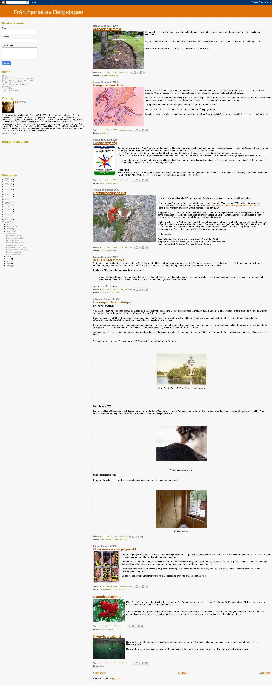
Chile (102, 183)
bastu (102, 539)
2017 (7, 202)
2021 (7, 192)
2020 (7, 194)
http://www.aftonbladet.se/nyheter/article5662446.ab (235, 205)
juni (8, 259)
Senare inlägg (99, 673)
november (11, 226)
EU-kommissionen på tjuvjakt (114, 549)
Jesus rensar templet (108, 260)
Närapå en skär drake (108, 85)
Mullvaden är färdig (107, 29)
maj (8, 261)
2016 (7, 204)
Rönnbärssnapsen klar (109, 193)
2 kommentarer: (124, 72)
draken (102, 133)
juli (8, 256)
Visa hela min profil (10, 134)
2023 (7, 187)
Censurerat (7, 86)
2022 (7, 189)
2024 (7, 184)
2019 (7, 197)
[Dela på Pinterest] (143, 72)
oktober (10, 229)
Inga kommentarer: (126, 130)
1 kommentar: (124, 536)
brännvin (103, 250)
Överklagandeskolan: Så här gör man (18, 80)
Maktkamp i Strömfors (11, 90)
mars (9, 266)
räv (107, 133)
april (8, 264)
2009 (7, 222)
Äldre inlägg (264, 673)
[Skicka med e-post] (131, 72)
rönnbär (114, 250)
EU (101, 589)
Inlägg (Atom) (115, 678)
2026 (7, 179)
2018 (7, 199)
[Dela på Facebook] (140, 72)
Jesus (102, 292)
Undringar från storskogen (112, 302)
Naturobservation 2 (107, 636)
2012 (7, 214)
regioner (116, 183)
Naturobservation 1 (107, 596)
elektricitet (107, 75)
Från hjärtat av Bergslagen (48, 12)
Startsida (182, 673)
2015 (7, 207)
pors (108, 250)
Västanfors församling (113, 292)
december (11, 224)
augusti (10, 233)
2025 (7, 182)
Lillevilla (115, 75)
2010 (7, 219)
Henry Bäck (23, 102)
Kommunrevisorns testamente (15, 84)
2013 (7, 212)
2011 (7, 217)
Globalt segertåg (105, 143)
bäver (102, 666)
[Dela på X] (137, 72)
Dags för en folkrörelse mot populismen (19, 78)
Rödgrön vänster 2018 (11, 82)
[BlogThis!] (134, 72)
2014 (7, 209)
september (11, 231)
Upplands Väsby (119, 589)
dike (101, 75)
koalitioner (108, 183)
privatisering (107, 589)
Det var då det (8, 88)
